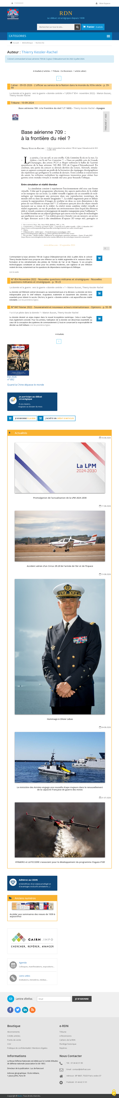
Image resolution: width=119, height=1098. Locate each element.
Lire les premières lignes (28, 300)
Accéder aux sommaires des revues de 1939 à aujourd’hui (32, 915)
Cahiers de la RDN (67, 1040)
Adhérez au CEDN (28, 879)
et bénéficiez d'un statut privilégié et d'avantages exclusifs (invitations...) (35, 885)
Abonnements (13, 1031)
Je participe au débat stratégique (30, 397)
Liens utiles (24, 975)
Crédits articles (13, 1036)
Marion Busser (104, 93)
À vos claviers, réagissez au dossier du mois (30, 405)
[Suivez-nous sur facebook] (10, 1010)
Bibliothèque (27, 43)
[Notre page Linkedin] (25, 1010)
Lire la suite (14, 272)
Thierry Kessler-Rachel (19, 95)
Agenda (23, 962)
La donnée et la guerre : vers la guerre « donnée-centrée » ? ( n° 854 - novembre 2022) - (53, 93)
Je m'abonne (82, 998)
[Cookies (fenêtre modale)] (114, 1093)
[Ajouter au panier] (99, 258)
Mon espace (104, 3)
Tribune (62, 1031)
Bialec (20, 1096)
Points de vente (14, 1040)
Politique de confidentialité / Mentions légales (27, 1048)
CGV (9, 1044)
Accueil (16, 43)
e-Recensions (65, 1036)
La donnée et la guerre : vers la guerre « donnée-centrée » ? (37, 287)
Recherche (40, 43)
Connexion (19, 3)
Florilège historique (67, 1044)
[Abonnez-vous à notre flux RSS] (32, 1010)
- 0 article (95, 26)
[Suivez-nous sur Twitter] (18, 1010)
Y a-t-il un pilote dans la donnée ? (25, 312)
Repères (63, 1048)
